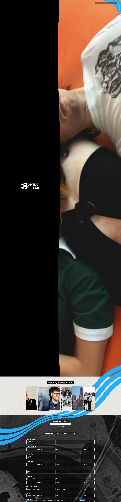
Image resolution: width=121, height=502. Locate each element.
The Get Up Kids (31, 487)
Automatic (29, 461)
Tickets (84, 449)
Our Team (110, 2)
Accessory (30, 469)
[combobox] (60, 424)
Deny (87, 500)
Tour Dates (103, 2)
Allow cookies (82, 500)
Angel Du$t (30, 454)
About (115, 2)
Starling (29, 476)
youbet (28, 493)
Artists (97, 2)
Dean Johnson (31, 446)
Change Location (60, 435)
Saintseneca (30, 439)
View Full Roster (60, 426)
